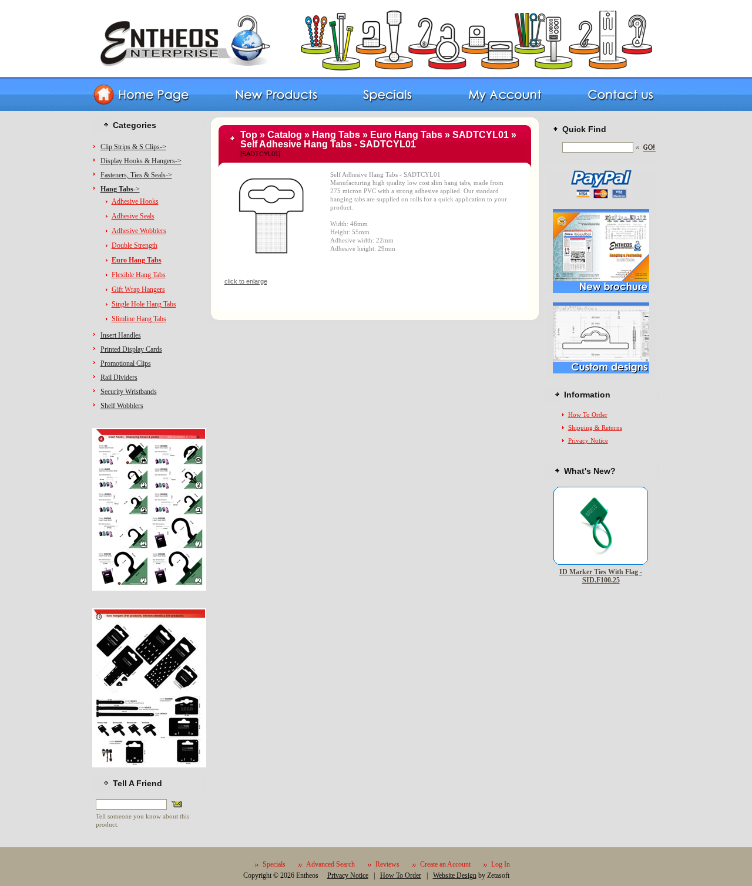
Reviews (387, 864)
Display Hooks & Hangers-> (141, 161)
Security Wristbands (128, 392)
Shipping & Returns (595, 427)
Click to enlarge (245, 281)
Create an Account (445, 864)
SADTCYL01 (480, 135)
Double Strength (134, 245)
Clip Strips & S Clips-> (133, 147)
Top (248, 135)
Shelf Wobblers (121, 406)
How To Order (587, 414)
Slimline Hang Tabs (139, 319)
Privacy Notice (588, 440)
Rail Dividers (118, 377)
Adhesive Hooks (135, 201)
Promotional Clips (125, 363)
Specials (274, 864)
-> (120, 189)
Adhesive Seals (133, 216)
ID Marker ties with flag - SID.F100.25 (600, 576)
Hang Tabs (336, 135)
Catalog (284, 135)
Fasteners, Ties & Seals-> (136, 175)
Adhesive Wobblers (139, 231)
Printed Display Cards (131, 349)
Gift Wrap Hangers (138, 289)
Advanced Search (330, 864)
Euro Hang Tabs (406, 135)
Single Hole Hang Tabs (144, 304)
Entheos (307, 875)
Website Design (454, 875)
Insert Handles (120, 335)
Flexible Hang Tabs (139, 275)
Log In (500, 864)
